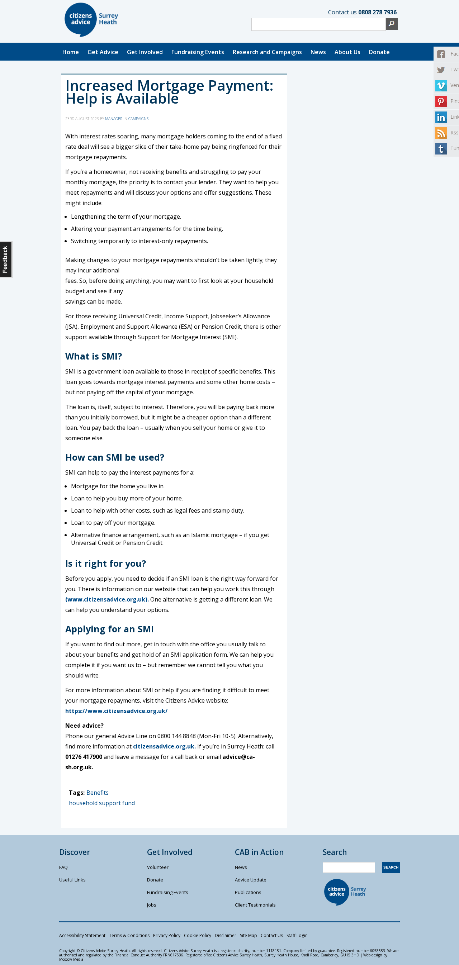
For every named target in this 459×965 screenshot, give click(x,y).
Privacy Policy (166, 935)
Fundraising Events (197, 52)
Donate (379, 52)
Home (70, 52)
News (318, 52)
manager (113, 118)
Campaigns (138, 118)
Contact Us (272, 935)
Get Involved (145, 52)
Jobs (151, 905)
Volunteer (158, 867)
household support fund (102, 803)
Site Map (248, 935)
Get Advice (102, 52)
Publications (248, 892)
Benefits (97, 793)
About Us (347, 52)
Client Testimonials (255, 905)
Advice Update (250, 879)
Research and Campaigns (267, 52)
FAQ (63, 867)
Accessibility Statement (82, 935)
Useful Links (72, 879)
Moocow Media (71, 959)
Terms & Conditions (129, 935)
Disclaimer (225, 935)
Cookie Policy (197, 935)
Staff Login (297, 935)
